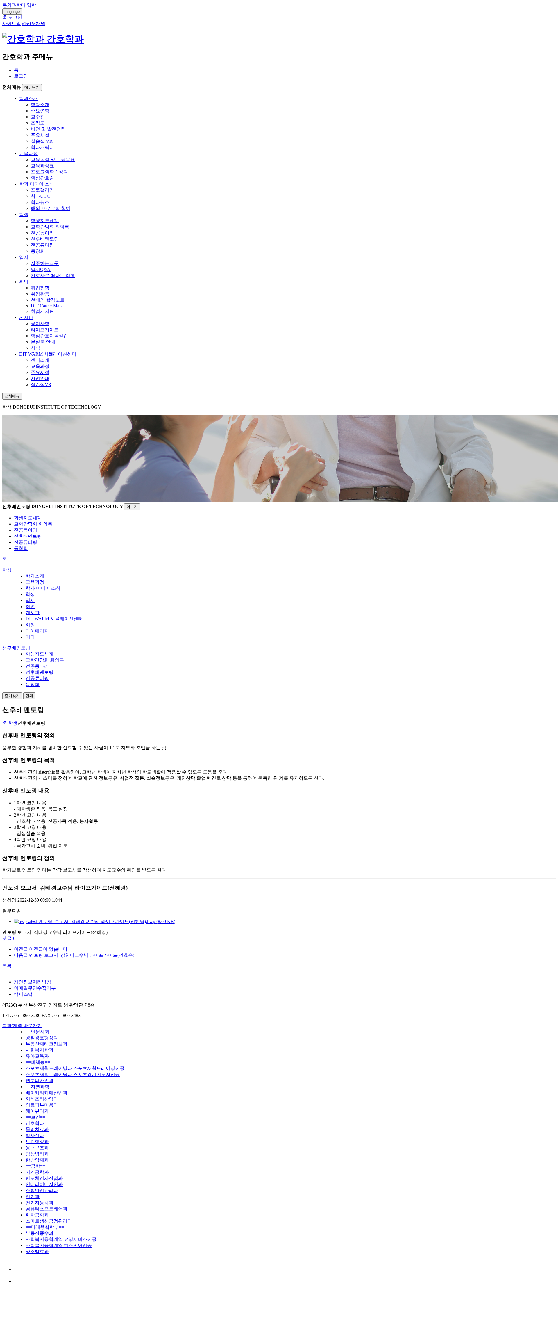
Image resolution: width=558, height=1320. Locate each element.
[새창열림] (19, 1268)
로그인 (21, 76)
